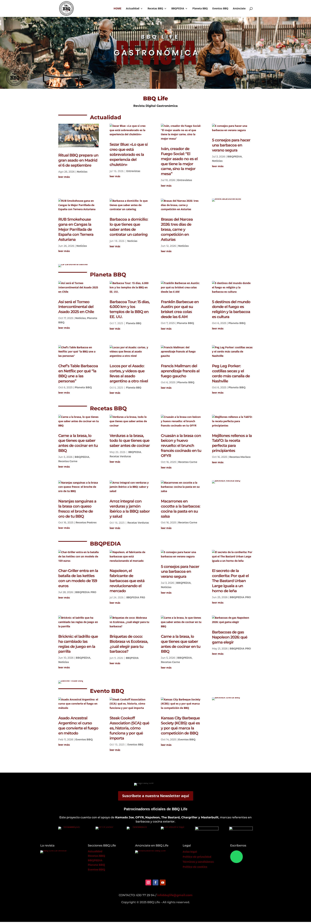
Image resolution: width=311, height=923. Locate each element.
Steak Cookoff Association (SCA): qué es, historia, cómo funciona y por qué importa (129, 728)
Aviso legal (190, 851)
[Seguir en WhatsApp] (236, 856)
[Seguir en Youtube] (163, 882)
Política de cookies (195, 866)
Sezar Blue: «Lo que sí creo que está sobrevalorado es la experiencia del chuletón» (129, 154)
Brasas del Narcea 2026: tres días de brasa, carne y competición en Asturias (177, 229)
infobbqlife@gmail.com (174, 895)
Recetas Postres (86, 522)
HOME (117, 8)
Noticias (82, 171)
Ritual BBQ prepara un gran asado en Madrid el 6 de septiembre (78, 160)
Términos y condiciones (198, 861)
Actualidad (132, 8)
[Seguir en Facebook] (155, 882)
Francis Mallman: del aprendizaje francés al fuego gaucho (180, 371)
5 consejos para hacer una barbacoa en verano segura (231, 145)
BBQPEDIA (177, 8)
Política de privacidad (197, 856)
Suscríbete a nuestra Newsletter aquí (155, 795)
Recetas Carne (67, 461)
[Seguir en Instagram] (148, 882)
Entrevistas (133, 171)
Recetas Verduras (120, 456)
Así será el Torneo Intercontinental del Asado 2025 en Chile (76, 307)
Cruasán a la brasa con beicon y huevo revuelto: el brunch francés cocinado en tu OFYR (181, 445)
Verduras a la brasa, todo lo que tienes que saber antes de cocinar (130, 440)
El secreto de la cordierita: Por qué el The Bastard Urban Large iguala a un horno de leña (230, 580)
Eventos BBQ (220, 8)
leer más (64, 176)
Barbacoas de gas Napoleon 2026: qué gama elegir (229, 637)
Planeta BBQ (200, 8)
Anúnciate (239, 8)
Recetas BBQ (155, 8)
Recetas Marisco (240, 457)
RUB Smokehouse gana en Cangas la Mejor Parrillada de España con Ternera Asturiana (75, 229)
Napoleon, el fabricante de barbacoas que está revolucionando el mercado (127, 580)
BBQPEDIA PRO (85, 592)
